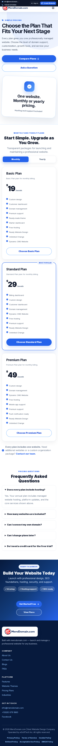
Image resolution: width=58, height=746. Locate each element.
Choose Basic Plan (29, 251)
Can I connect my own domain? (24, 524)
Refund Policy (11, 742)
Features (6, 681)
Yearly (42, 159)
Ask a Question (29, 67)
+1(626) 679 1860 (10, 712)
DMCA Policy (47, 742)
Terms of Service (29, 738)
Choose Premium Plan (29, 433)
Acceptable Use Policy (30, 742)
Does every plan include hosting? (26, 489)
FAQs (4, 668)
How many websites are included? (26, 514)
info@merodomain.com (13, 708)
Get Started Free (27, 604)
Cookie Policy (45, 738)
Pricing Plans (8, 690)
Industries (6, 695)
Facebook (6, 716)
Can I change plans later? (21, 535)
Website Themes (10, 686)
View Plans (29, 612)
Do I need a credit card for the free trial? (30, 546)
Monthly (15, 159)
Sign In (35, 3)
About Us (6, 655)
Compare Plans (27, 58)
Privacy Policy (13, 738)
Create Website (49, 3)
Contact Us (7, 660)
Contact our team (25, 453)
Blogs (4, 664)
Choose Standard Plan (29, 342)
